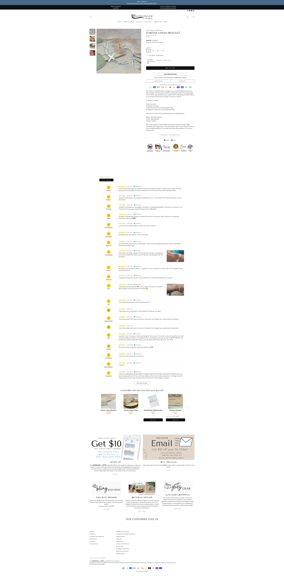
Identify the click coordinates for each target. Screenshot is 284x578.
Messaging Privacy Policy (122, 548)
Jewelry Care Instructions (122, 543)
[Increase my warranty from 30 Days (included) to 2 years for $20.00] (148, 63)
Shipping (148, 42)
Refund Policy (119, 541)
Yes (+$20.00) (164, 60)
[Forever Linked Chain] (130, 401)
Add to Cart (153, 420)
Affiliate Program (120, 553)
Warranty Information (170, 135)
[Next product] (187, 408)
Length (149, 47)
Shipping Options (120, 536)
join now (106, 509)
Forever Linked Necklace (176, 113)
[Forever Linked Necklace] (108, 401)
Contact (148, 22)
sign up (115, 474)
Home (147, 30)
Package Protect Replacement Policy (125, 534)
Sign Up (168, 470)
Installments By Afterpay (122, 531)
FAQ (165, 22)
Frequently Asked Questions (96, 536)
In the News (92, 541)
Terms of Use (122, 471)
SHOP (119, 22)
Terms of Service (93, 543)
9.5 (163, 51)
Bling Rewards (93, 539)
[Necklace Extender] (175, 401)
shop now (177, 508)
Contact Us (92, 534)
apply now (142, 511)
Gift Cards (119, 539)
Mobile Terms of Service (122, 551)
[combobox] (175, 416)
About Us (158, 22)
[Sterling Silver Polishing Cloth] (153, 401)
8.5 (158, 51)
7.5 (153, 51)
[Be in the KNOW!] (169, 447)
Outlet (139, 22)
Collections (129, 22)
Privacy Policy (131, 471)
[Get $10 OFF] (115, 447)
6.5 (148, 51)
